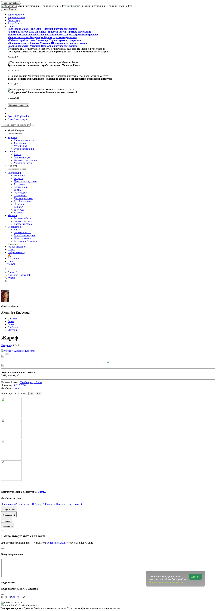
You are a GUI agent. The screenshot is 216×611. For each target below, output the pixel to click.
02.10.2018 (20, 385)
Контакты (33, 605)
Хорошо (195, 577)
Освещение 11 (26, 504)
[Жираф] (18, 350)
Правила (29, 608)
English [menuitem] (21, 116)
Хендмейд (6, 345)
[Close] (32, 125)
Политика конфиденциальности (84, 608)
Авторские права (111, 608)
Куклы (16, 388)
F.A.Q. (15, 605)
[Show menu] (21, 3)
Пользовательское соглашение (50, 608)
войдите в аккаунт (57, 542)
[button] (16, 14)
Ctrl (31, 394)
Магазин (12, 330)
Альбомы (13, 327)
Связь (11, 324)
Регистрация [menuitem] (20, 119)
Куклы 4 (50, 504)
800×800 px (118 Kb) (31, 382)
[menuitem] (27, 116)
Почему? (41, 491)
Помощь (6, 605)
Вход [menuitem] (10, 119)
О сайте (23, 605)
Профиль (12, 318)
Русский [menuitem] (12, 116)
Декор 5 (40, 504)
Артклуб (17, 167)
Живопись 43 (9, 504)
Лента (11, 321)
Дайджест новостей (18, 105)
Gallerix (15, 597)
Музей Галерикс (16, 132)
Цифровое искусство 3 (69, 504)
